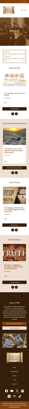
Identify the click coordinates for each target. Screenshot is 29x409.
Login (24, 1)
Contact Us (14, 384)
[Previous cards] (12, 113)
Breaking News (14, 371)
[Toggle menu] (22, 10)
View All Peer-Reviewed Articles (14, 167)
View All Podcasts (14, 282)
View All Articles (14, 108)
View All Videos (14, 225)
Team (14, 379)
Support (14, 375)
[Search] (25, 10)
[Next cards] (16, 113)
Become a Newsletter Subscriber (14, 323)
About (14, 367)
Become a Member (14, 328)
